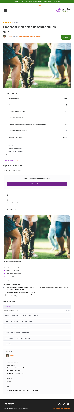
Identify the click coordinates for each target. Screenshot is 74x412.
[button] (5, 10)
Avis (18, 160)
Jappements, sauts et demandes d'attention (30, 36)
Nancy (10, 36)
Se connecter (37, 5)
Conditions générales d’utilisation (61, 408)
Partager (67, 37)
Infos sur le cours (9, 160)
